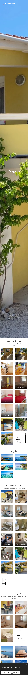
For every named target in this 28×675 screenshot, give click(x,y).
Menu (26, 3)
